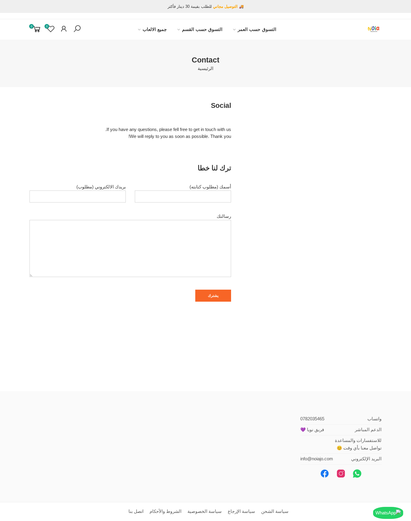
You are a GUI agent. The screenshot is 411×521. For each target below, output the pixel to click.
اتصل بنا (136, 511)
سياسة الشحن (275, 511)
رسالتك (224, 216)
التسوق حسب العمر (257, 29)
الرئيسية (205, 68)
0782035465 (312, 418)
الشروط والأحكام (165, 511)
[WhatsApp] (388, 513)
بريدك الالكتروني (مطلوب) (101, 186)
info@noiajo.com (316, 458)
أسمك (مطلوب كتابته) (210, 186)
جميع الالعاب (155, 29)
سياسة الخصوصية (204, 511)
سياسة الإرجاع (241, 511)
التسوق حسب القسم (202, 29)
